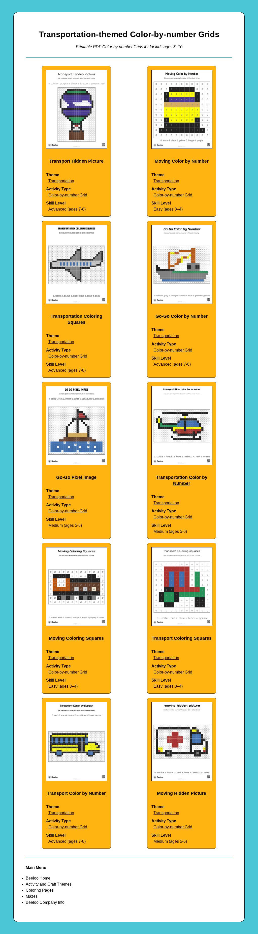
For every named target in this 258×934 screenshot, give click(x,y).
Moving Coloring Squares (76, 638)
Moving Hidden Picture (181, 793)
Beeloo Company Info (45, 902)
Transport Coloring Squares (182, 638)
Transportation (61, 181)
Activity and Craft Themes (49, 884)
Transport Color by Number (76, 793)
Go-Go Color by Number (181, 316)
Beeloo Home (38, 878)
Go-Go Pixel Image (76, 477)
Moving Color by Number (182, 161)
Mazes (32, 896)
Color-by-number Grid (67, 195)
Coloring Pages (40, 890)
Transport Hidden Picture (76, 161)
